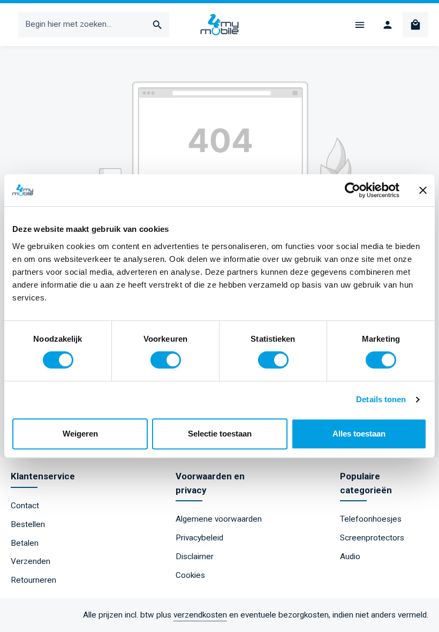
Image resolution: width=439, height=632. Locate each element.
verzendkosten (200, 615)
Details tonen (381, 399)
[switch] (165, 359)
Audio (350, 556)
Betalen (25, 543)
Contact (25, 505)
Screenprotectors (372, 538)
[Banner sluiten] (423, 190)
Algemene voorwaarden (219, 519)
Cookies (190, 575)
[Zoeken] (157, 24)
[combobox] (82, 24)
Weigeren (80, 433)
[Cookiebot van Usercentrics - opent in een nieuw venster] (352, 190)
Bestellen (28, 524)
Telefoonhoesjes (371, 519)
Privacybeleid (199, 538)
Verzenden (30, 561)
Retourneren (33, 580)
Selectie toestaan (220, 433)
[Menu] (360, 24)
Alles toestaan (358, 433)
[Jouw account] (387, 24)
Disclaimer (195, 556)
